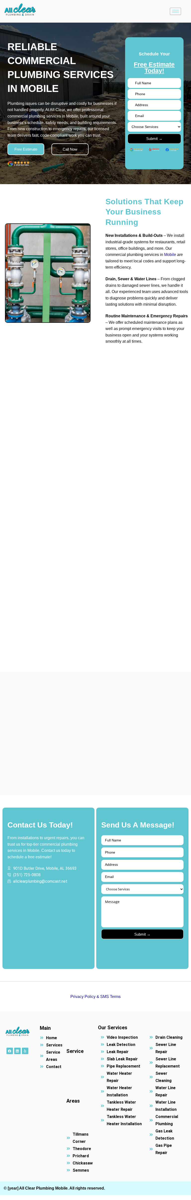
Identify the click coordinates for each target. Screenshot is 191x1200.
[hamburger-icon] (175, 11)
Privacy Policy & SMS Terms (95, 996)
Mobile (170, 254)
